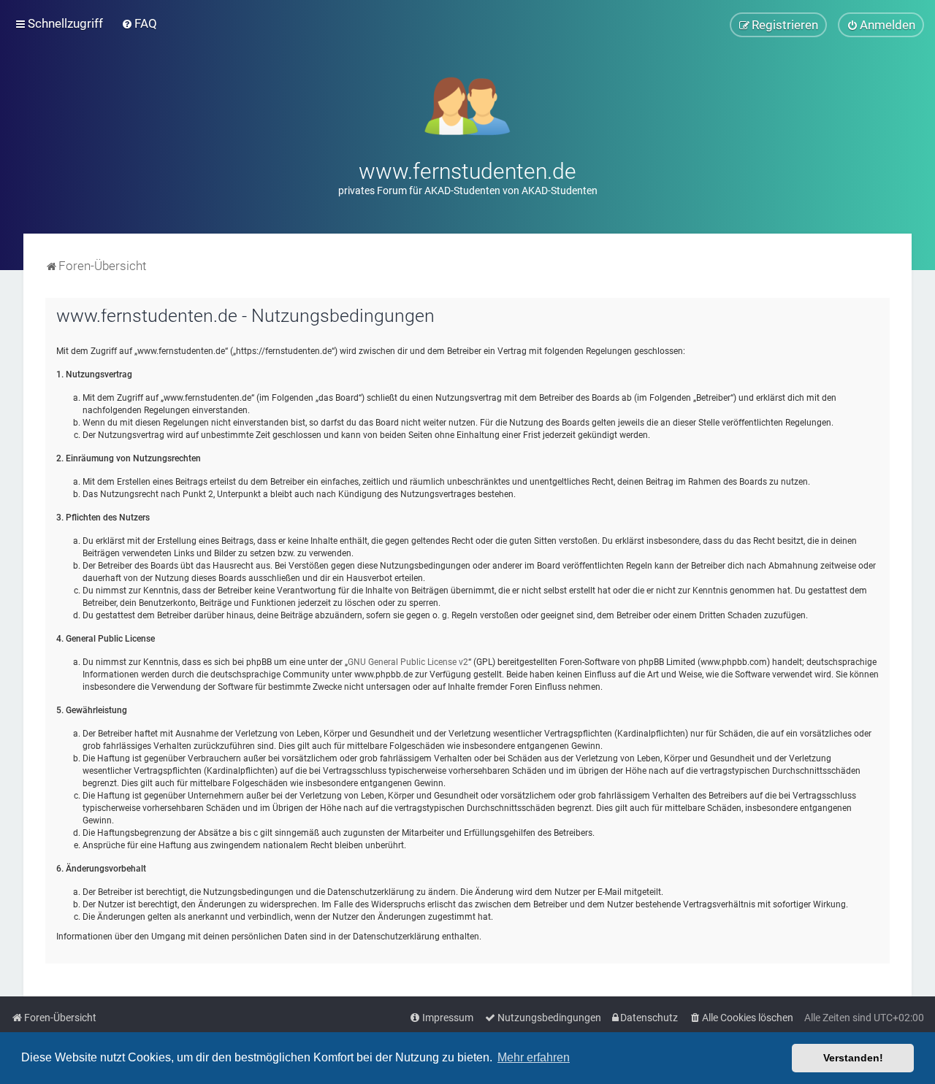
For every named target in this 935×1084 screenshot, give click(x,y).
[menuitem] (139, 23)
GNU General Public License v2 (408, 662)
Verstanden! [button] (853, 1058)
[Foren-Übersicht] (468, 105)
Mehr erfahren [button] (533, 1057)
